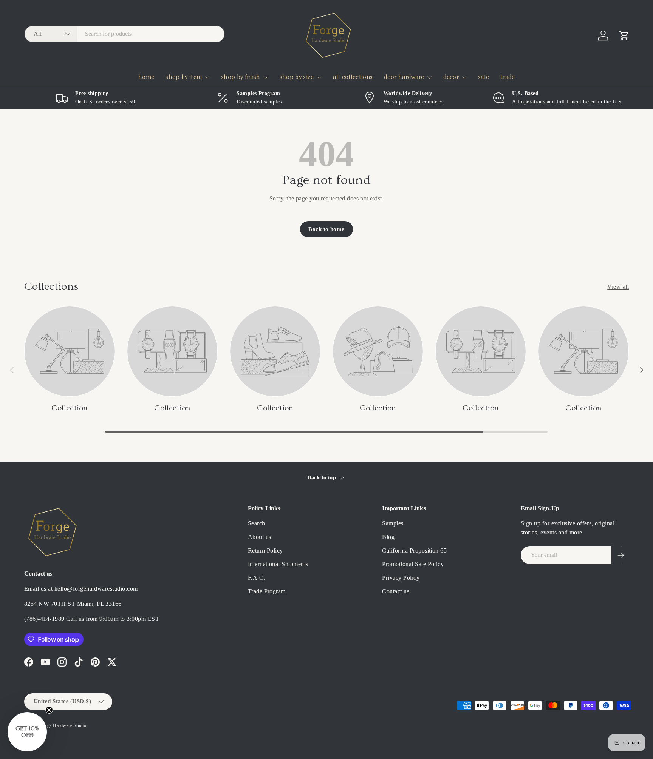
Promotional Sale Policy (413, 564)
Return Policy (265, 550)
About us (259, 537)
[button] (624, 35)
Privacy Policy (400, 577)
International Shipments (278, 564)
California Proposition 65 (414, 550)
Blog (388, 537)
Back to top (323, 477)
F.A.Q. (257, 577)
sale (483, 77)
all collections (353, 77)
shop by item (184, 77)
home (146, 77)
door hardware (404, 77)
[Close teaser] (49, 710)
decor (451, 77)
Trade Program (267, 591)
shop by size (297, 77)
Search (256, 523)
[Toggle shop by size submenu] (318, 77)
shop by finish (240, 77)
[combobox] (124, 34)
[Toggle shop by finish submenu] (265, 77)
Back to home (326, 229)
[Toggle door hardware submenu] (429, 77)
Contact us (395, 591)
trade (507, 77)
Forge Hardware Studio (63, 725)
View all (618, 286)
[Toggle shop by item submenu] (207, 77)
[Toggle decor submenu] (464, 77)
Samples (392, 523)
